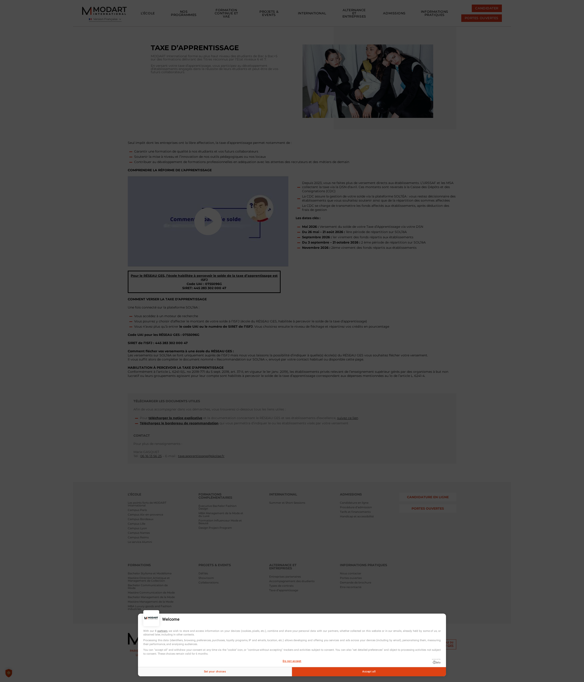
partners (162, 631)
